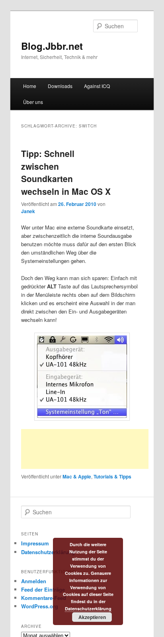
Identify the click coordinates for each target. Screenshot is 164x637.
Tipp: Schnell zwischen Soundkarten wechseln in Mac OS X (66, 172)
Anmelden (33, 581)
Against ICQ (97, 85)
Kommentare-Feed (43, 598)
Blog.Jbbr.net (52, 46)
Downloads (60, 85)
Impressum (35, 543)
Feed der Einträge (43, 589)
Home (29, 85)
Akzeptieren (92, 617)
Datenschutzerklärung (48, 552)
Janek (28, 211)
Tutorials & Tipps (112, 476)
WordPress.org (39, 606)
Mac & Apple (76, 476)
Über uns (33, 101)
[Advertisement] (84, 449)
